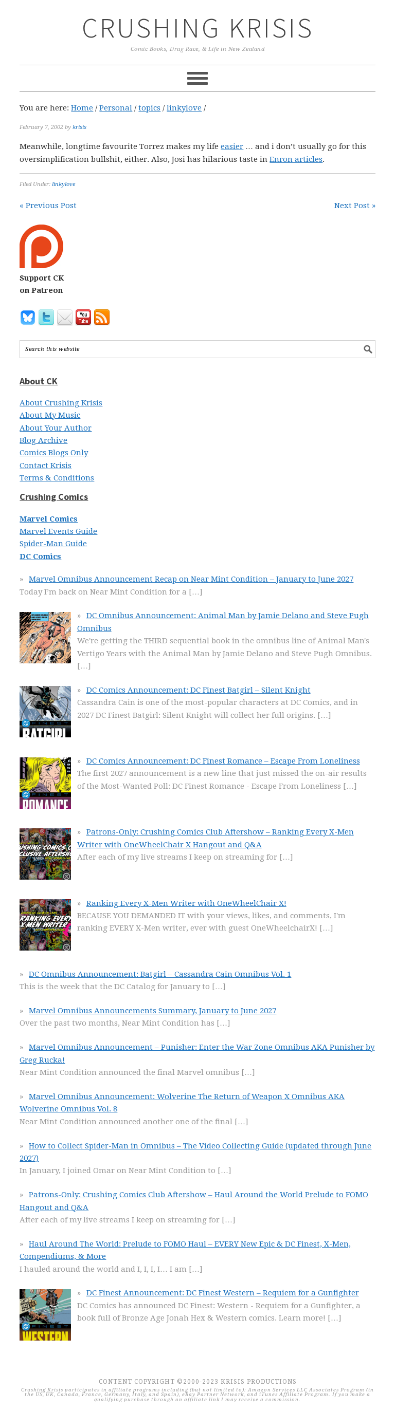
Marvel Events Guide (58, 531)
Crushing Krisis (198, 27)
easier (232, 146)
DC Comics (40, 556)
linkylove (63, 184)
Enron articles (296, 159)
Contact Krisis (45, 465)
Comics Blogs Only (54, 452)
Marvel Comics (49, 519)
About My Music (50, 415)
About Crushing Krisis (61, 402)
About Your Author (56, 428)
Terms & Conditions (57, 477)
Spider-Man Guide (53, 543)
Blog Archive (43, 440)
